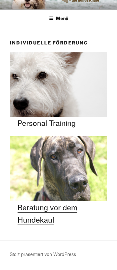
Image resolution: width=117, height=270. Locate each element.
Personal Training (47, 122)
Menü (62, 18)
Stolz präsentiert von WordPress (43, 254)
